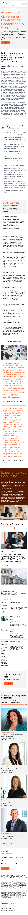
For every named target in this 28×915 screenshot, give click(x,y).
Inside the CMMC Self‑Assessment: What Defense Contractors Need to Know (13, 593)
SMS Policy (13, 903)
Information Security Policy (8, 910)
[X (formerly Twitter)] (13, 863)
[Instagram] (6, 863)
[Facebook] (9, 863)
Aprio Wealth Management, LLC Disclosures (11, 906)
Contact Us (6, 42)
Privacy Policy (5, 903)
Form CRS (11, 908)
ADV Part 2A (4, 908)
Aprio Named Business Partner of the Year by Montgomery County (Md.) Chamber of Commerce (17, 648)
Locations (4, 857)
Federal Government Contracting (10, 12)
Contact (3, 860)
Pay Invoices (19, 857)
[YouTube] (16, 863)
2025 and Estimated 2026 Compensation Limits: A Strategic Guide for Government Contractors (17, 635)
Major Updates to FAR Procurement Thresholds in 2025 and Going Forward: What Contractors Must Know (18, 623)
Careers (11, 857)
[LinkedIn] (2, 863)
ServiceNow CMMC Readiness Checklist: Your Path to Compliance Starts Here (18, 609)
